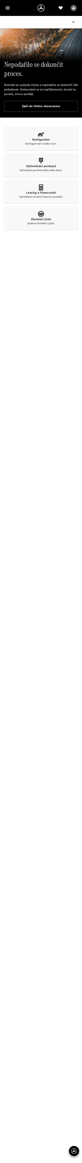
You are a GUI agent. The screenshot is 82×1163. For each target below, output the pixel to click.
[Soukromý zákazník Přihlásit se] (73, 8)
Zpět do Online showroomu (41, 106)
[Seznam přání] (61, 8)
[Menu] (7, 8)
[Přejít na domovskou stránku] (41, 8)
